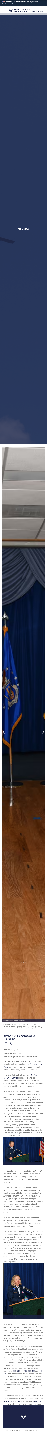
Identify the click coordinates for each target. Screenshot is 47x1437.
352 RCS (31, 1371)
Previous (4, 732)
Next (43, 732)
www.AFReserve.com (11, 1401)
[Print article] (6, 1043)
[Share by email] (10, 1043)
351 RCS (24, 1371)
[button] (10, 4)
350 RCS (16, 1371)
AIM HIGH (38, 1401)
